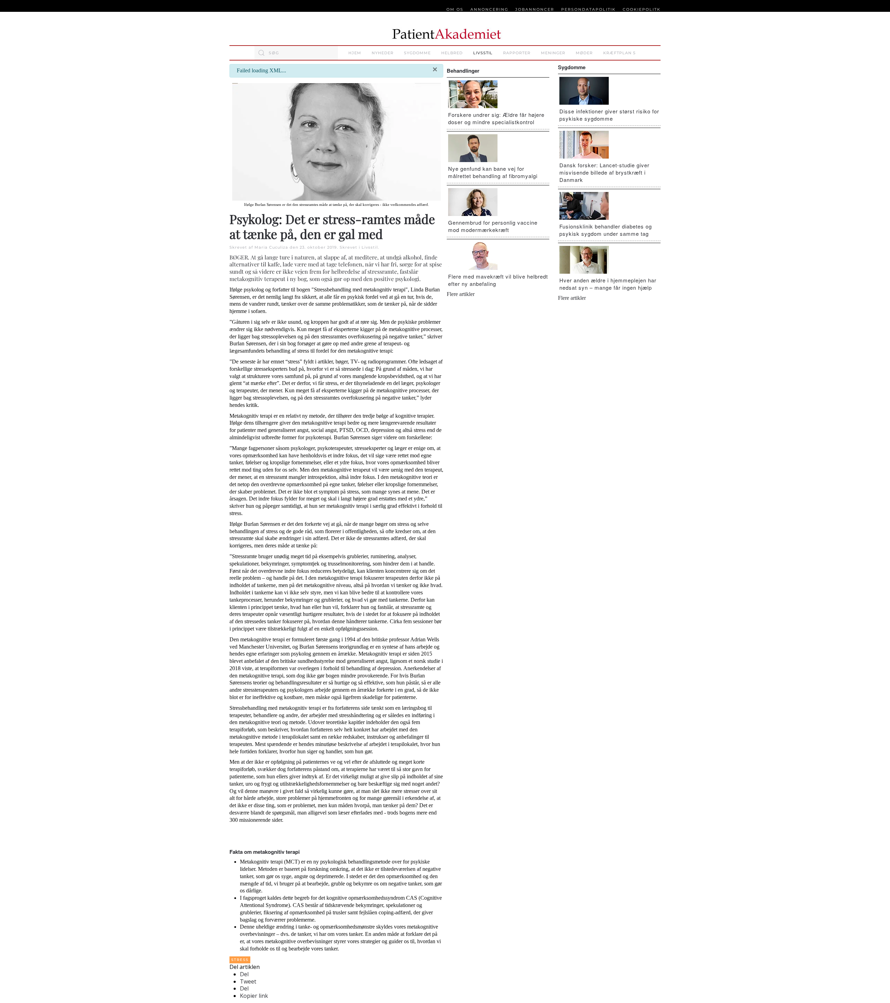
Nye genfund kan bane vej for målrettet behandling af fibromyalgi (492, 172)
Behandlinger (463, 70)
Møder (584, 52)
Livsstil (483, 52)
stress (240, 959)
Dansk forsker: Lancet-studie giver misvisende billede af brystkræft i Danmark (604, 172)
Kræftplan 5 (619, 52)
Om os (454, 9)
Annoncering (489, 9)
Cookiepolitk (642, 9)
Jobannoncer (534, 9)
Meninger (553, 52)
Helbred (452, 52)
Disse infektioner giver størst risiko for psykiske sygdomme (609, 114)
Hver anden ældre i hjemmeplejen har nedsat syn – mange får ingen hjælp (607, 283)
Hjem (354, 52)
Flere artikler (461, 294)
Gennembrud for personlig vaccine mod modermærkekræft (492, 226)
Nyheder (383, 52)
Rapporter (517, 52)
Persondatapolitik (588, 9)
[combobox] (296, 53)
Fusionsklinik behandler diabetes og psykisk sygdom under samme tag (605, 230)
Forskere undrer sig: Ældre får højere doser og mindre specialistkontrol (496, 118)
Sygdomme (417, 52)
